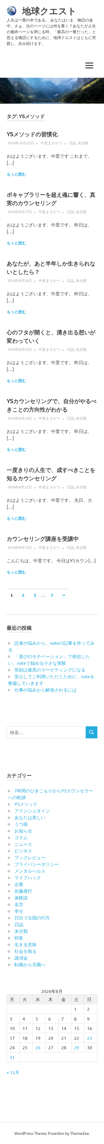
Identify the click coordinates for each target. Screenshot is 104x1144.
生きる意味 (25, 944)
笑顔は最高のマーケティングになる (49, 669)
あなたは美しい (29, 817)
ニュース (23, 844)
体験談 (21, 897)
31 (12, 1057)
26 (37, 1047)
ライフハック (27, 877)
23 (89, 1038)
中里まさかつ (51, 142)
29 (76, 1047)
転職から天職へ (29, 964)
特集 (18, 937)
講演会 (21, 957)
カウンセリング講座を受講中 (43, 539)
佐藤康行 (23, 891)
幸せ (18, 911)
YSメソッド (25, 804)
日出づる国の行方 (32, 917)
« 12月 (13, 1072)
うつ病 (21, 824)
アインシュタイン (32, 810)
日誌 (72, 142)
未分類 (83, 142)
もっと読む (16, 174)
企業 (18, 884)
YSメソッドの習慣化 (32, 134)
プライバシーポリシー (36, 864)
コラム (21, 837)
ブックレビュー (29, 857)
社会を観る (25, 951)
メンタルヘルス (29, 870)
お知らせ (23, 830)
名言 (18, 904)
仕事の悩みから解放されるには (45, 689)
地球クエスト (49, 11)
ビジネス (23, 850)
